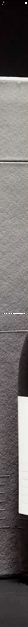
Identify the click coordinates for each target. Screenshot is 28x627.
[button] (26, 3)
